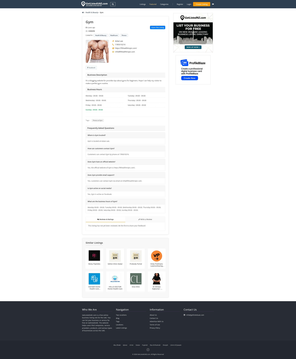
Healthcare (114, 35)
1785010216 (120, 44)
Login (189, 4)
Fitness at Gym (97, 120)
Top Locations (121, 315)
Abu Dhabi (117, 345)
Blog (117, 318)
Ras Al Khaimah (155, 345)
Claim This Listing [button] (157, 27)
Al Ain (131, 345)
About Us (153, 315)
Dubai (138, 345)
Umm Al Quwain (175, 345)
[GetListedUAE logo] (94, 4)
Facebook (92, 68)
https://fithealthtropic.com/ (126, 48)
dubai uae (119, 41)
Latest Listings (121, 328)
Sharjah (165, 345)
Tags (118, 321)
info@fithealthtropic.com (125, 52)
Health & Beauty (92, 12)
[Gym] (97, 51)
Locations (119, 325)
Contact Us (154, 318)
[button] (213, 4)
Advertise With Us (156, 321)
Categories (164, 4)
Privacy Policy (155, 328)
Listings (143, 4)
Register (180, 4)
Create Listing (201, 4)
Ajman (125, 345)
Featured (152, 4)
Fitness (124, 35)
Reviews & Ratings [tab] (106, 219)
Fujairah (145, 345)
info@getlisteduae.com (195, 315)
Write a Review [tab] (146, 219)
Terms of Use (155, 325)
